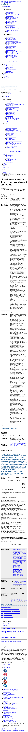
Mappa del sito (6, 703)
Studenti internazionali (11, 69)
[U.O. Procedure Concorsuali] (10, 84)
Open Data (5, 701)
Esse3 (4, 73)
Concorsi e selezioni (8, 718)
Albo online (6, 713)
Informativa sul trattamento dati (10, 708)
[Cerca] (20, 91)
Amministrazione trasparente (9, 712)
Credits (5, 702)
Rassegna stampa (10, 23)
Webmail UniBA (10, 57)
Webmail (5, 76)
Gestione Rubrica (10, 44)
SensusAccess (9, 26)
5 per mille (5, 710)
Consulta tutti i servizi (15, 62)
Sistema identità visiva (11, 55)
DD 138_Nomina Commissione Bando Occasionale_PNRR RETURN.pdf (18, 444)
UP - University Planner (11, 56)
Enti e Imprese (9, 72)
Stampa (5, 625)
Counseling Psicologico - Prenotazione (15, 14)
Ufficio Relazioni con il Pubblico (10, 689)
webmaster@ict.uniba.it (6, 730)
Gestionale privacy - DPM (12, 41)
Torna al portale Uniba (8, 628)
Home (4, 172)
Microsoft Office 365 (11, 18)
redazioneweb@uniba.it (18, 730)
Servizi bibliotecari (10, 27)
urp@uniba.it (4, 728)
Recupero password (10, 25)
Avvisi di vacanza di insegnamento (11, 641)
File (9, 546)
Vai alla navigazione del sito (14, 1)
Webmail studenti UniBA (12, 30)
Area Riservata (6, 698)
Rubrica (5, 74)
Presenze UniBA (10, 52)
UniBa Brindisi (6, 664)
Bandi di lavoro (6, 173)
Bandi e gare (6, 717)
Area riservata (9, 37)
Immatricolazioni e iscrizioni (12, 17)
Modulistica (9, 19)
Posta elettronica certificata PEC (10, 690)
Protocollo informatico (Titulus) (13, 53)
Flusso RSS (6, 624)
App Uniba (6, 77)
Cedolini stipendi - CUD (11, 38)
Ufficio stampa (6, 692)
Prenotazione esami (10, 22)
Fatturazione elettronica (8, 707)
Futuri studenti (9, 65)
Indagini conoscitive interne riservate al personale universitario (12, 632)
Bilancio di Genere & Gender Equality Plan (13, 697)
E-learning (5, 706)
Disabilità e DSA (7, 696)
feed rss (8, 649)
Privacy (5, 704)
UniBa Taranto (6, 667)
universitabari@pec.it (13, 728)
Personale (8, 71)
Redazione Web (7, 693)
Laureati (8, 68)
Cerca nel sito (4, 91)
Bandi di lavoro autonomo (8, 637)
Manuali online (9, 16)
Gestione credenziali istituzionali (13, 42)
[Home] (12, 89)
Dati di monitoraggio (8, 720)
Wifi (7, 31)
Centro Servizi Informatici (9, 694)
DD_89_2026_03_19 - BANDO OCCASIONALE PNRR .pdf (18, 600)
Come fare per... (10, 13)
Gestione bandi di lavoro (11, 43)
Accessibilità (14, 703)
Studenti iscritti (9, 67)
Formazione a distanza (11, 39)
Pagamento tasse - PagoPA (12, 21)
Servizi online (6, 6)
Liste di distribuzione (11, 46)
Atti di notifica (6, 715)
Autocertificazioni (10, 12)
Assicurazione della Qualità (9, 721)
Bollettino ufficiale (7, 716)
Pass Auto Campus (10, 50)
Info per (5, 64)
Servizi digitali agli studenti (12, 29)
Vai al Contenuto (4, 1)
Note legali (10, 704)
